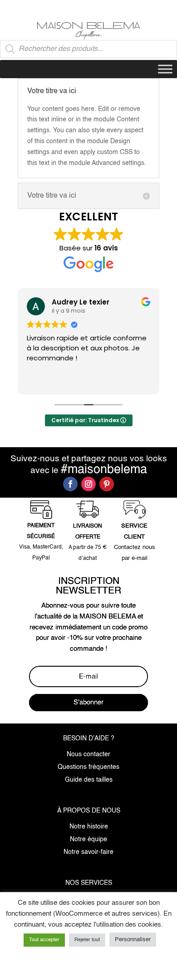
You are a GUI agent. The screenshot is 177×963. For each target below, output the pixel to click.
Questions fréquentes (88, 767)
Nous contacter (88, 754)
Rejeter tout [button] (87, 940)
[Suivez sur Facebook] (70, 484)
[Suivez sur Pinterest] (106, 484)
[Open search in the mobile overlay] (88, 49)
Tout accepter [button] (44, 940)
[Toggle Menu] (165, 69)
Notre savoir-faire (88, 852)
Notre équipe (88, 839)
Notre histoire (88, 826)
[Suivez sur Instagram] (88, 484)
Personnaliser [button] (133, 940)
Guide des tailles (89, 780)
